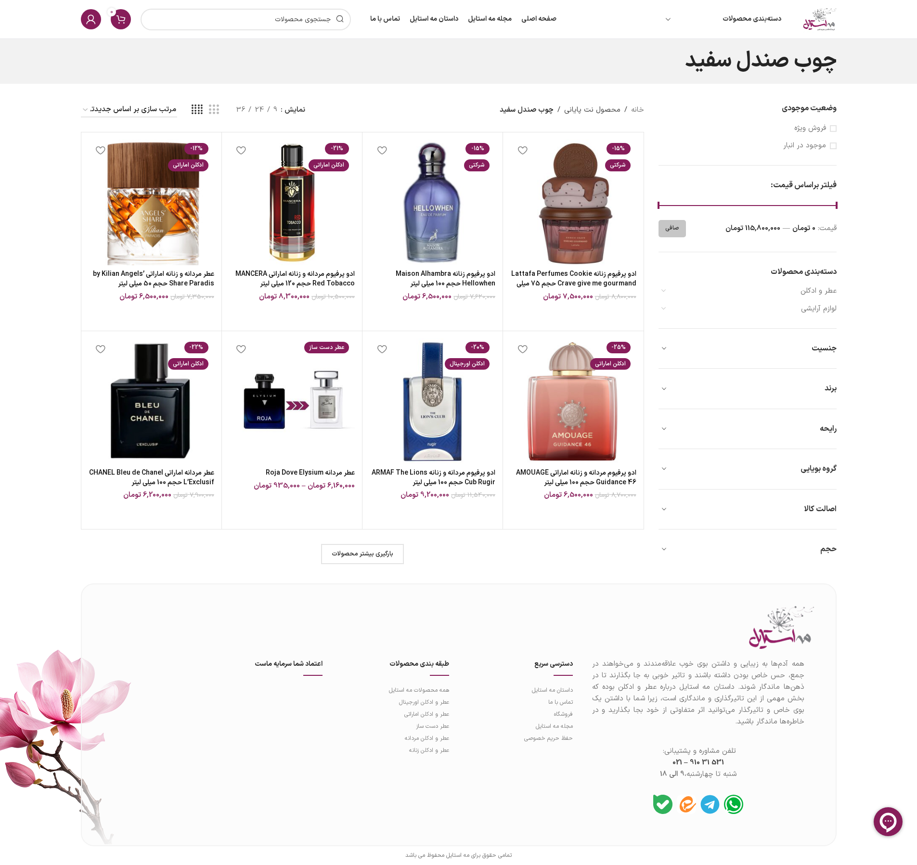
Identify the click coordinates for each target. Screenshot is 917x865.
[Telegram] (710, 804)
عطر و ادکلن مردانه (427, 738)
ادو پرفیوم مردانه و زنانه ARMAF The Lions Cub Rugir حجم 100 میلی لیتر (433, 478)
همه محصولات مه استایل (419, 690)
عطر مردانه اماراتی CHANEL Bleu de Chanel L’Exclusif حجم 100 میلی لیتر (151, 478)
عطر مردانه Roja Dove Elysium (310, 473)
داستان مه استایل (552, 690)
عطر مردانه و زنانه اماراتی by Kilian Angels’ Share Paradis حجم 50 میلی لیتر (153, 279)
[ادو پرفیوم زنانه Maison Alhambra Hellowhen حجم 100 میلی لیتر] (432, 202)
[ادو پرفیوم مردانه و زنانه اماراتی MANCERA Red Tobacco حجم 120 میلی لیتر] (292, 202)
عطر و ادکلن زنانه (429, 750)
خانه (637, 110)
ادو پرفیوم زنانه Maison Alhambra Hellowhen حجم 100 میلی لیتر (445, 279)
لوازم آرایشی (819, 308)
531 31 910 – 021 (698, 762)
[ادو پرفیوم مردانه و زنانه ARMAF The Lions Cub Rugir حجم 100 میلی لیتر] (432, 401)
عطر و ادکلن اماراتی (426, 714)
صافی (672, 228)
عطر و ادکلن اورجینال (424, 702)
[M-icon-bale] (662, 804)
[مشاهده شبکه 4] (197, 110)
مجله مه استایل (554, 726)
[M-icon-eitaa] (686, 804)
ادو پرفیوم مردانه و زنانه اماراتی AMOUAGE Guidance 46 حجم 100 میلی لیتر (576, 478)
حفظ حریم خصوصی (548, 738)
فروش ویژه (810, 128)
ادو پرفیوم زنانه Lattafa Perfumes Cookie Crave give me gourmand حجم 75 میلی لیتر (573, 283)
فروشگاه (563, 714)
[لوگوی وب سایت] (820, 19)
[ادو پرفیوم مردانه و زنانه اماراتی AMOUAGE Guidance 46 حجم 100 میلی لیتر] (573, 401)
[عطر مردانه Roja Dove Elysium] (292, 401)
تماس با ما (560, 702)
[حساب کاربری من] (91, 19)
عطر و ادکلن (819, 291)
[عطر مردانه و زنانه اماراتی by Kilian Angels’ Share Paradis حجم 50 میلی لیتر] (151, 202)
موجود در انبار (804, 146)
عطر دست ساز (432, 726)
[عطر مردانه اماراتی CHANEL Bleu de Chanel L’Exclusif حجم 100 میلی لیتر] (151, 401)
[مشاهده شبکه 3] (214, 110)
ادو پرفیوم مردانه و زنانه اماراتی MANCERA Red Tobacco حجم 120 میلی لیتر (295, 279)
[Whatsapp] (733, 804)
